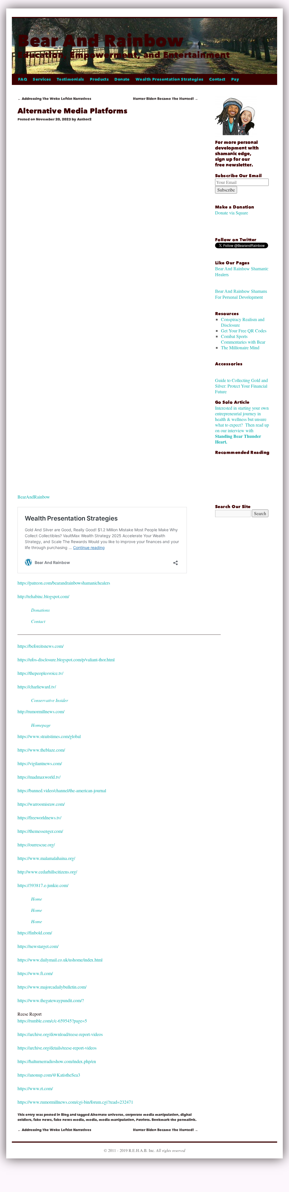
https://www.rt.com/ (35, 1088)
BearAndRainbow (33, 497)
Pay (235, 79)
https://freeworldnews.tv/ (39, 817)
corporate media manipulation (151, 1115)
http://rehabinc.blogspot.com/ (43, 596)
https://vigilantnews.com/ (39, 763)
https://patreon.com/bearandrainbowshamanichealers (63, 583)
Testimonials (70, 79)
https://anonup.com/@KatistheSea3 (48, 1075)
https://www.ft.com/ (35, 973)
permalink (186, 1120)
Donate (122, 79)
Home (36, 899)
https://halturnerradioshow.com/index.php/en (56, 1061)
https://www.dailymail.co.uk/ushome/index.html (59, 960)
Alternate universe (106, 1115)
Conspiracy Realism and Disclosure (242, 322)
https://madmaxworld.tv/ (38, 777)
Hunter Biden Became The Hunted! (165, 99)
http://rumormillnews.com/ (40, 711)
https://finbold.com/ (34, 933)
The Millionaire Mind (240, 347)
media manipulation (116, 1120)
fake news (42, 1120)
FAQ (22, 79)
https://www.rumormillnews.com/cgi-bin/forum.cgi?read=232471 (75, 1102)
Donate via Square (231, 213)
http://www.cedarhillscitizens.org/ (47, 872)
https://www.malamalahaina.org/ (46, 858)
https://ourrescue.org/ (36, 845)
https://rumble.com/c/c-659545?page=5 (52, 1021)
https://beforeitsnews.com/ (40, 646)
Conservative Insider (49, 700)
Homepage (41, 725)
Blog (65, 1115)
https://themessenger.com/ (40, 831)
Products (99, 79)
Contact (217, 79)
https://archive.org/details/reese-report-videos (57, 1048)
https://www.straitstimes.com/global (49, 736)
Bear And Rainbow (100, 41)
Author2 (84, 119)
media (91, 1120)
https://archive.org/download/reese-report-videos (60, 1034)
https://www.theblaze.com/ (41, 750)
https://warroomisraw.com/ (41, 804)
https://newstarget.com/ (37, 946)
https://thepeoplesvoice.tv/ (40, 673)
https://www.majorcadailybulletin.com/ (51, 987)
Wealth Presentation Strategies (169, 79)
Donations (40, 610)
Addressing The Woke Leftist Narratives (54, 99)
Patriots (143, 1120)
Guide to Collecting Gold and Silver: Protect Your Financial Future (241, 385)
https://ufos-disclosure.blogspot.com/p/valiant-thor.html (66, 659)
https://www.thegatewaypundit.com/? (50, 1000)
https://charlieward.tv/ (36, 687)
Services (42, 79)
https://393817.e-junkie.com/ (42, 885)
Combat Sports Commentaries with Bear (243, 339)
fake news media (69, 1120)
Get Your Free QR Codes (243, 330)
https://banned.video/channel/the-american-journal (61, 790)
